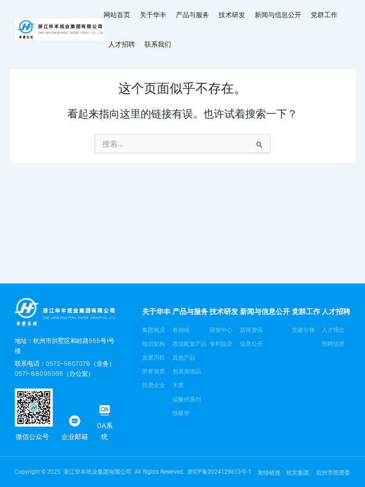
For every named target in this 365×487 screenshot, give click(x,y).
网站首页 (117, 14)
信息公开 (251, 344)
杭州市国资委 (333, 472)
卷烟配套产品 (190, 344)
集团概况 (153, 330)
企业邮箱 (74, 436)
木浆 (178, 385)
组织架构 (153, 344)
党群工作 (324, 14)
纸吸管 (181, 413)
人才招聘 (121, 44)
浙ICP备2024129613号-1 (219, 471)
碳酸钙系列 (187, 399)
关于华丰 (153, 14)
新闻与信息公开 (278, 14)
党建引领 (303, 330)
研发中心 (221, 330)
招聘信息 (333, 344)
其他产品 (184, 357)
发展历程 (153, 357)
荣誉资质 (153, 371)
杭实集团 (297, 472)
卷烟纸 (181, 330)
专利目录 (221, 344)
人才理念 (333, 330)
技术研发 (232, 14)
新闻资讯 (251, 330)
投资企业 (153, 385)
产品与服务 (192, 14)
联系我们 (157, 44)
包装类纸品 (187, 371)
